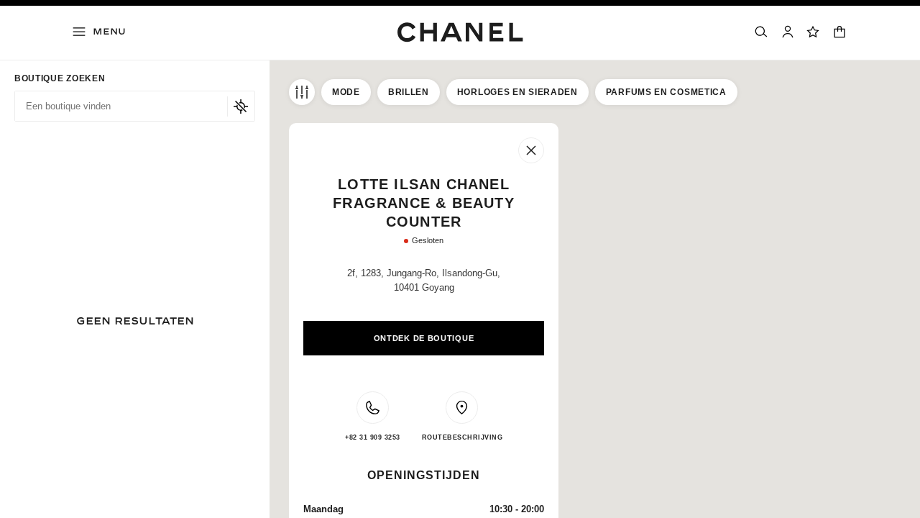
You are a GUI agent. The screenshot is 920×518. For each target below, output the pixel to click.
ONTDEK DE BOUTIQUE (424, 338)
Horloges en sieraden (517, 92)
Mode (346, 92)
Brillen (408, 92)
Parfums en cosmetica (666, 92)
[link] (814, 31)
